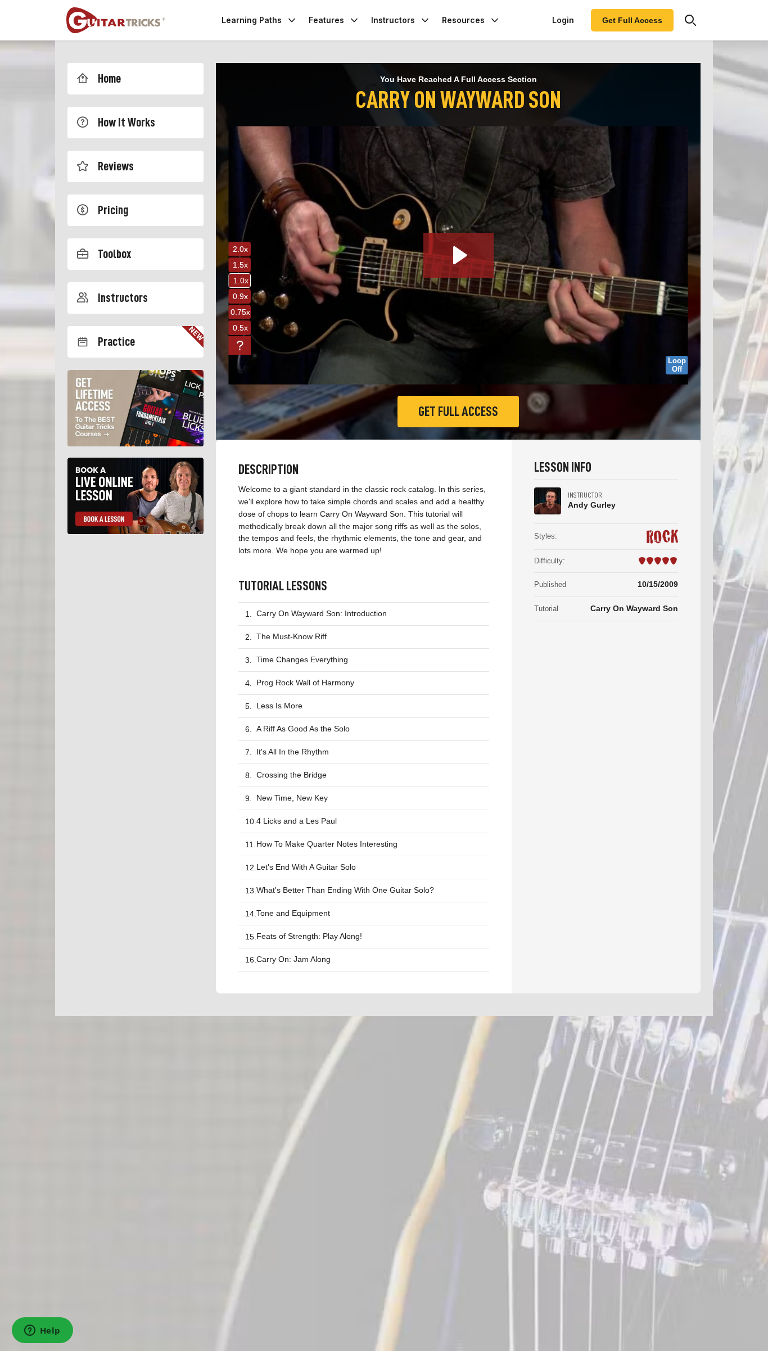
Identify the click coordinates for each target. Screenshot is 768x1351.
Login (563, 20)
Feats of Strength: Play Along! (309, 936)
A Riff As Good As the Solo (303, 728)
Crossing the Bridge (291, 774)
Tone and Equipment (293, 913)
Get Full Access (632, 20)
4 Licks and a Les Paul (296, 820)
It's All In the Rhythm (292, 751)
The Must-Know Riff (291, 636)
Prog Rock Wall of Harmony (305, 682)
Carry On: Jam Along (293, 959)
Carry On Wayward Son (634, 608)
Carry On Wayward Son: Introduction (321, 613)
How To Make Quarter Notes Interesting (326, 843)
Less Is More (279, 705)
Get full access (458, 411)
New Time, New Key (292, 797)
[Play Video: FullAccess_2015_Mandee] (458, 255)
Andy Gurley (592, 504)
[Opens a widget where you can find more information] (42, 1331)
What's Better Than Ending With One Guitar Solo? (345, 889)
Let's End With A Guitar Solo (306, 866)
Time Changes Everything (302, 659)
